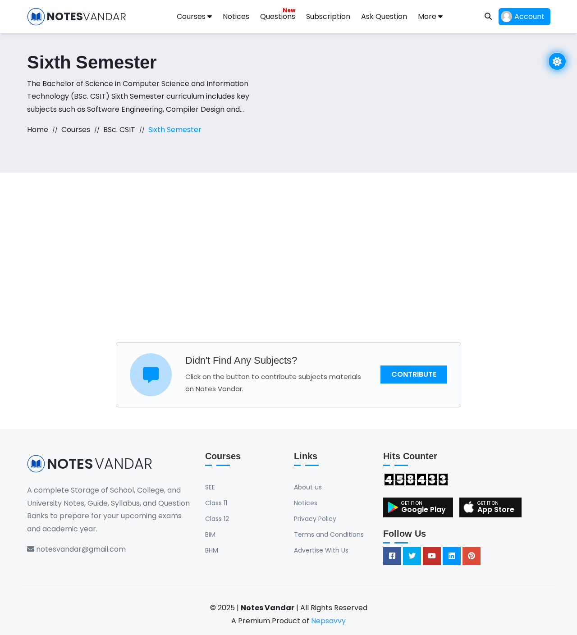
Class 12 (217, 518)
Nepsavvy (328, 621)
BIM (210, 534)
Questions (277, 14)
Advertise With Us (321, 550)
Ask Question (384, 16)
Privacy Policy (315, 518)
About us (308, 487)
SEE (210, 487)
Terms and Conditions (329, 534)
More (428, 16)
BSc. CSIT (119, 129)
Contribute (413, 374)
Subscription (328, 16)
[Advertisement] (288, 257)
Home (37, 129)
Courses (192, 16)
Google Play (423, 509)
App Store (495, 509)
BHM (211, 550)
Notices (236, 16)
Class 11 (216, 502)
